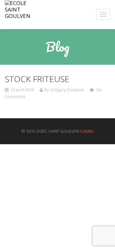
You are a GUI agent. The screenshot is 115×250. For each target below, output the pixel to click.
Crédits (87, 131)
